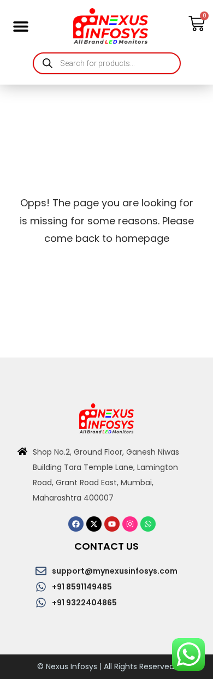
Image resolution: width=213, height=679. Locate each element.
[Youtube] (112, 524)
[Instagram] (130, 524)
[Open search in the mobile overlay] (107, 63)
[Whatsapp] (148, 524)
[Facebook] (76, 524)
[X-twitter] (94, 524)
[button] (20, 26)
